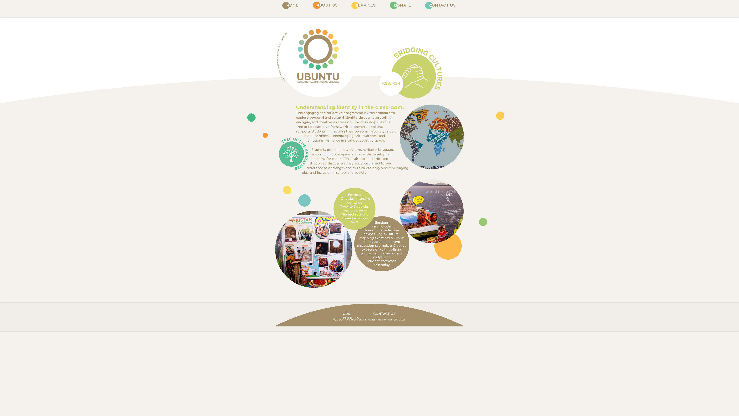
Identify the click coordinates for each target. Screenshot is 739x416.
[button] (365, 5)
